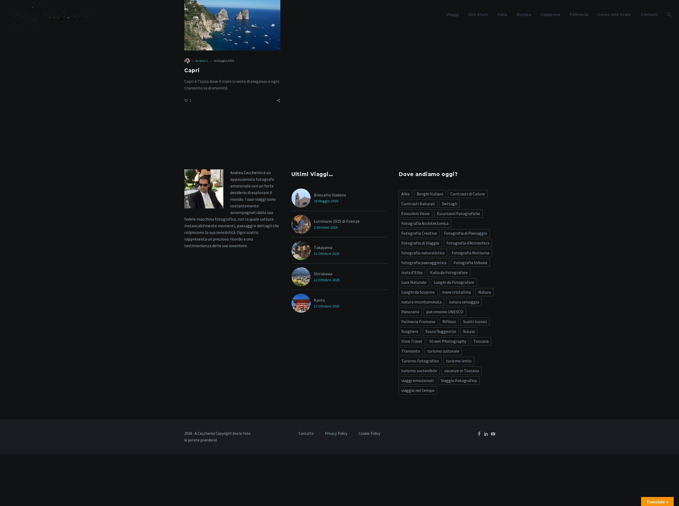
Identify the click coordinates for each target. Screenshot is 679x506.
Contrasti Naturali (418, 203)
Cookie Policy (369, 434)
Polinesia (579, 14)
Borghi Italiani (430, 193)
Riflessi (449, 321)
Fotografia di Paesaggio (465, 233)
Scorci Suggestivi (440, 331)
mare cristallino (456, 292)
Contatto (306, 434)
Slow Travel (411, 341)
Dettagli (449, 203)
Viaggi (452, 14)
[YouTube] (493, 434)
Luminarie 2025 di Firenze (337, 221)
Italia (502, 14)
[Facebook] (479, 434)
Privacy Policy (336, 434)
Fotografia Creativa (419, 233)
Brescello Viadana (330, 195)
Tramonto (410, 351)
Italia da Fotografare (449, 272)
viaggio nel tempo (417, 390)
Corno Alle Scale (614, 14)
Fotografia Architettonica (425, 223)
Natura (484, 292)
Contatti (649, 14)
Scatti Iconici (475, 321)
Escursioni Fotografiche (458, 213)
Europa (524, 14)
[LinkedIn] (486, 434)
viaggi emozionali (417, 380)
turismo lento (459, 360)
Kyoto (319, 300)
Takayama (323, 247)
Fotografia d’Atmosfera (467, 243)
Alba (405, 193)
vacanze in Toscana (461, 370)
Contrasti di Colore (467, 193)
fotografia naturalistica (423, 252)
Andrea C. (202, 61)
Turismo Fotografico (420, 360)
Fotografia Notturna (470, 252)
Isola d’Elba (412, 272)
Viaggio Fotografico (459, 380)
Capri (192, 70)
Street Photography (447, 341)
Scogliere (409, 331)
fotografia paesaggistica (423, 262)
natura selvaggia (464, 302)
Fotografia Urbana (470, 262)
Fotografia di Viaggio (420, 243)
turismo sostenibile (419, 370)
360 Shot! (478, 14)
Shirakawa (323, 273)
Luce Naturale (413, 282)
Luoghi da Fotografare (454, 282)
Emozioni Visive (415, 213)
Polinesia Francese (418, 321)
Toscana (481, 341)
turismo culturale (443, 351)
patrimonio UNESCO (444, 311)
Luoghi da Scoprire (418, 292)
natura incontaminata (421, 302)
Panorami (410, 311)
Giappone (550, 14)
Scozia (469, 331)
